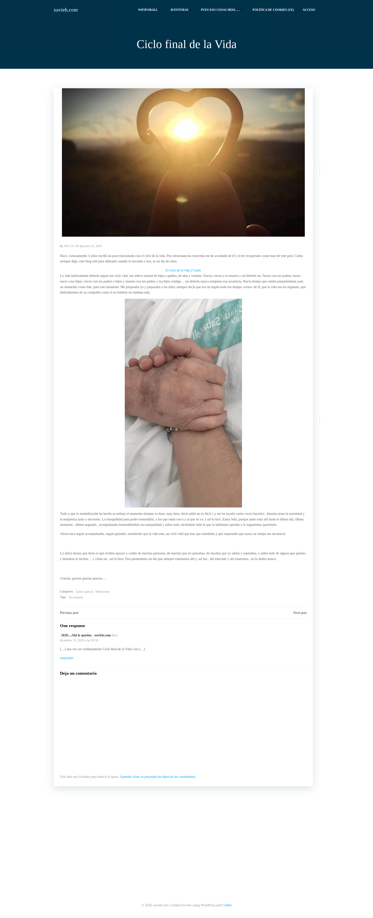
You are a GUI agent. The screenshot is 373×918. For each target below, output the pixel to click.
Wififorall (148, 9)
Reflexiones (102, 591)
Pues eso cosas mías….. (220, 9)
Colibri (227, 905)
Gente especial (84, 591)
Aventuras (179, 9)
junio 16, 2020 (93, 246)
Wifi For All (71, 246)
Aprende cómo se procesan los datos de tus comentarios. (158, 776)
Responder (66, 658)
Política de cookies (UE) (273, 9)
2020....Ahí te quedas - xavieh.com (86, 635)
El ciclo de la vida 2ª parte (183, 270)
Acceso (309, 9)
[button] (183, 162)
